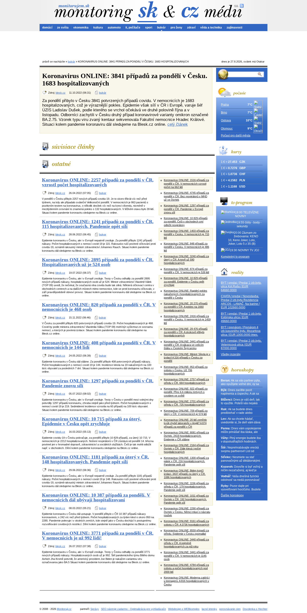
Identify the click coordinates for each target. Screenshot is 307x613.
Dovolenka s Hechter (255, 608)
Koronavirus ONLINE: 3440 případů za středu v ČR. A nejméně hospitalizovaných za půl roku (186, 543)
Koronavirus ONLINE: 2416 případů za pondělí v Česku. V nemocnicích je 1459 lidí (187, 319)
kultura (98, 27)
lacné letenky (209, 608)
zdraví (191, 27)
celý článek (177, 124)
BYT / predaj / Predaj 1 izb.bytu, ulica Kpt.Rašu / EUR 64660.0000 (241, 286)
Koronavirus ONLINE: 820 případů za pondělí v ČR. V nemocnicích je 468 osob (99, 307)
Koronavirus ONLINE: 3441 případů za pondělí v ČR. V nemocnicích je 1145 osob (186, 556)
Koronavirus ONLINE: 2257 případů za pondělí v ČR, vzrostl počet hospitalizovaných (98, 182)
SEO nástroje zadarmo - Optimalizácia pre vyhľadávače (133, 608)
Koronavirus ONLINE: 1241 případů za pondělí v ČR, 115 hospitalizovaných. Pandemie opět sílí (98, 224)
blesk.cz (60, 92)
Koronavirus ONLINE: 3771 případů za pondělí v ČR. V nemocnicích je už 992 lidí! (98, 535)
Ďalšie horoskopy (232, 495)
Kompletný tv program (235, 256)
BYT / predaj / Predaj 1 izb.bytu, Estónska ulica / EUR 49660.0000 (241, 317)
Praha (225, 104)
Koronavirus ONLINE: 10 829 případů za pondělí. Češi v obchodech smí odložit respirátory (185, 222)
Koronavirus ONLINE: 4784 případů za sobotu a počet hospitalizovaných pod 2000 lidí (186, 568)
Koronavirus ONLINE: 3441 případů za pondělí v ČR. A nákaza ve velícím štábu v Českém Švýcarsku (186, 345)
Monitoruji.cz (64, 608)
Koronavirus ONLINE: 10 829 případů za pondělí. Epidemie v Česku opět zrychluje (185, 281)
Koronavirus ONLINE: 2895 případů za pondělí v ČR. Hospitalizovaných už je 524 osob (98, 262)
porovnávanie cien (230, 608)
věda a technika (211, 27)
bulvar (102, 193)
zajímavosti (234, 27)
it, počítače (132, 27)
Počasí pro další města (235, 135)
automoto (114, 27)
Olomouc (227, 128)
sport (148, 27)
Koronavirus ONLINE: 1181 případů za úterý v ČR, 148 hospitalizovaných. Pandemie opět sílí (95, 459)
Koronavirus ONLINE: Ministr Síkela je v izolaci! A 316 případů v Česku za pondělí (187, 358)
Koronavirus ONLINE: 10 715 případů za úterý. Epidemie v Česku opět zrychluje (91, 421)
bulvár (161, 27)
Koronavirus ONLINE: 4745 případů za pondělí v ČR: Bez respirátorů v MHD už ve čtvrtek (186, 196)
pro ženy (176, 27)
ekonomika (81, 27)
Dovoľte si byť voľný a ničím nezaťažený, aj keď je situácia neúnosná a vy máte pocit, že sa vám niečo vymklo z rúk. (242, 468)
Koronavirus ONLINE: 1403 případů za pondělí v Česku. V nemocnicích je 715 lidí (186, 234)
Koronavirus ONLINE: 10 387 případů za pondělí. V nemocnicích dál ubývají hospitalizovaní (96, 497)
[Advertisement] (153, 44)
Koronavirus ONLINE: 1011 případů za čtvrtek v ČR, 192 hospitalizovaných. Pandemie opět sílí (186, 499)
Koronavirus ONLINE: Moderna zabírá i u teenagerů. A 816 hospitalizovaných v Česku (187, 581)
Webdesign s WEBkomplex (184, 608)
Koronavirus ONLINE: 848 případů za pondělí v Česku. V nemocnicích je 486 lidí (186, 247)
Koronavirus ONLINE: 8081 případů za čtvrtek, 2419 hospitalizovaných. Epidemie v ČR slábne (186, 436)
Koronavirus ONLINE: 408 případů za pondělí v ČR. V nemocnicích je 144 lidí (99, 345)
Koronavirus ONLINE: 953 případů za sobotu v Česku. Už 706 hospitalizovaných (185, 370)
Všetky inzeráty (231, 354)
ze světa (63, 27)
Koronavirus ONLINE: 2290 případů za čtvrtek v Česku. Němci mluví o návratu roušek (187, 512)
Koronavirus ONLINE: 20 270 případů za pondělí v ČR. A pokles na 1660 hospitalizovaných (185, 307)
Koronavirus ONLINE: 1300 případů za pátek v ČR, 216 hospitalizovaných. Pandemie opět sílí (186, 461)
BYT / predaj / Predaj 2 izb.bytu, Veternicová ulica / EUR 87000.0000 (241, 344)
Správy (94, 608)
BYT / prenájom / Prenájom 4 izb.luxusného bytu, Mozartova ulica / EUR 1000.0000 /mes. (240, 331)
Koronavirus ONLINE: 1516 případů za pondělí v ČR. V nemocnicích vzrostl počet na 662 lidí (186, 183)
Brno (224, 112)
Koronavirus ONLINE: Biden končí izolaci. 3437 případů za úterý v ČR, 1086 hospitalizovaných (185, 474)
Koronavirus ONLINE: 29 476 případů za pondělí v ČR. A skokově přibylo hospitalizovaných (185, 332)
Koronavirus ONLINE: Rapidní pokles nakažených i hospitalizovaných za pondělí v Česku (185, 294)
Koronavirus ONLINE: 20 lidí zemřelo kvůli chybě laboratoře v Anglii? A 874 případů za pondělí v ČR (185, 423)
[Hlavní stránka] (93, 12)
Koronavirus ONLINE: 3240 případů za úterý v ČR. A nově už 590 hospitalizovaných (186, 260)
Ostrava (226, 120)
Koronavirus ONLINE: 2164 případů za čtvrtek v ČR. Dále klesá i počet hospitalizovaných (186, 449)
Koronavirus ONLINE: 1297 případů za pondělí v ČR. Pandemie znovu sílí (98, 383)
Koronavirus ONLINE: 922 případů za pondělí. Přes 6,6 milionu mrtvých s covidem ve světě (185, 392)
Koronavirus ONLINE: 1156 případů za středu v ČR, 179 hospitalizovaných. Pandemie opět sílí (186, 487)
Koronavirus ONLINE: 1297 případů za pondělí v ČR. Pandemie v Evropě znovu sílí (186, 209)
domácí (47, 27)
